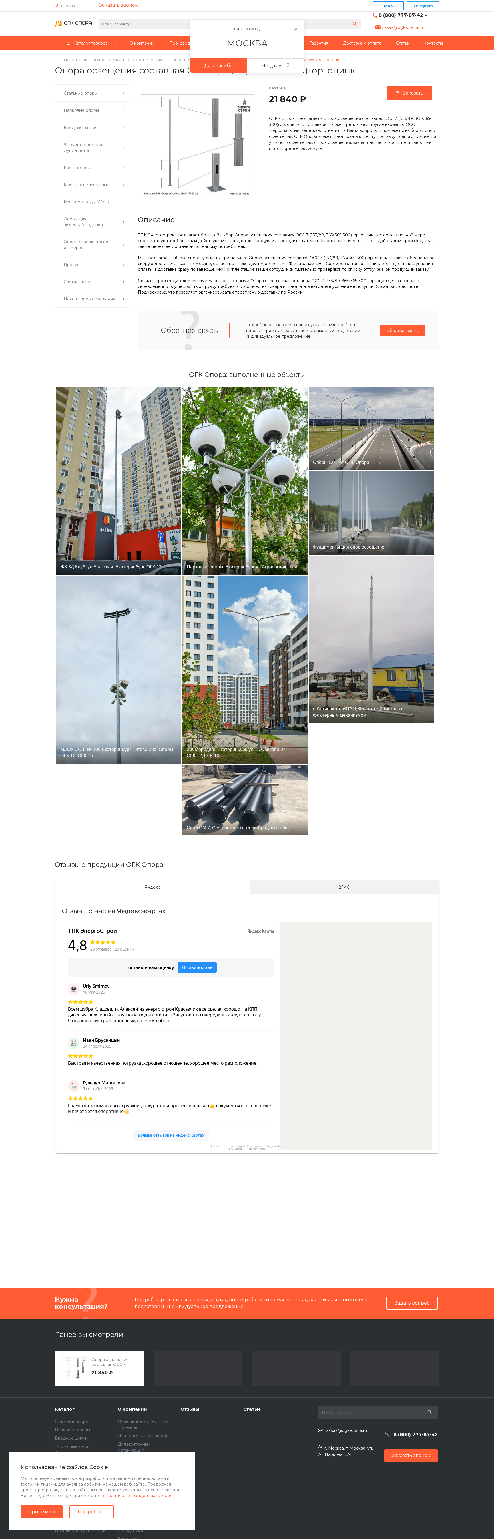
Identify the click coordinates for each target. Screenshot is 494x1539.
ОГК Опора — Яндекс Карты (247, 1148)
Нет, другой (276, 65)
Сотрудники (130, 1530)
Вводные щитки (71, 1438)
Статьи (251, 1409)
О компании (132, 1409)
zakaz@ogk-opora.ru (402, 27)
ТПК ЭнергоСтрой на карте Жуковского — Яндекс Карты (247, 1146)
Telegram (423, 5)
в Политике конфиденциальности (137, 1495)
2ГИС (344, 887)
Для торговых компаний (142, 1435)
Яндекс (152, 887)
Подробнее (91, 1511)
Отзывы (190, 1409)
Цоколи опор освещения (80, 1530)
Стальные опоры (72, 1421)
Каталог (65, 1409)
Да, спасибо (218, 65)
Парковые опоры (72, 1429)
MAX (388, 5)
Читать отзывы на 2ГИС (160, 1239)
